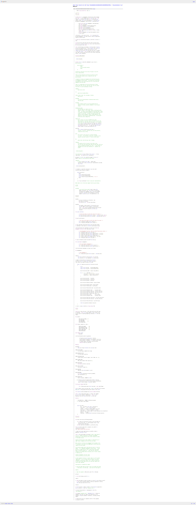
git (83, 5)
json (194, 503)
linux (74, 5)
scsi (121, 5)
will (85, 5)
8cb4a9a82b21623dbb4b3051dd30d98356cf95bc (100, 5)
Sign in (194, 1)
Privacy (9, 503)
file (94, 8)
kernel (80, 5)
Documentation (116, 5)
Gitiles (6, 503)
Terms (12, 503)
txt (191, 503)
